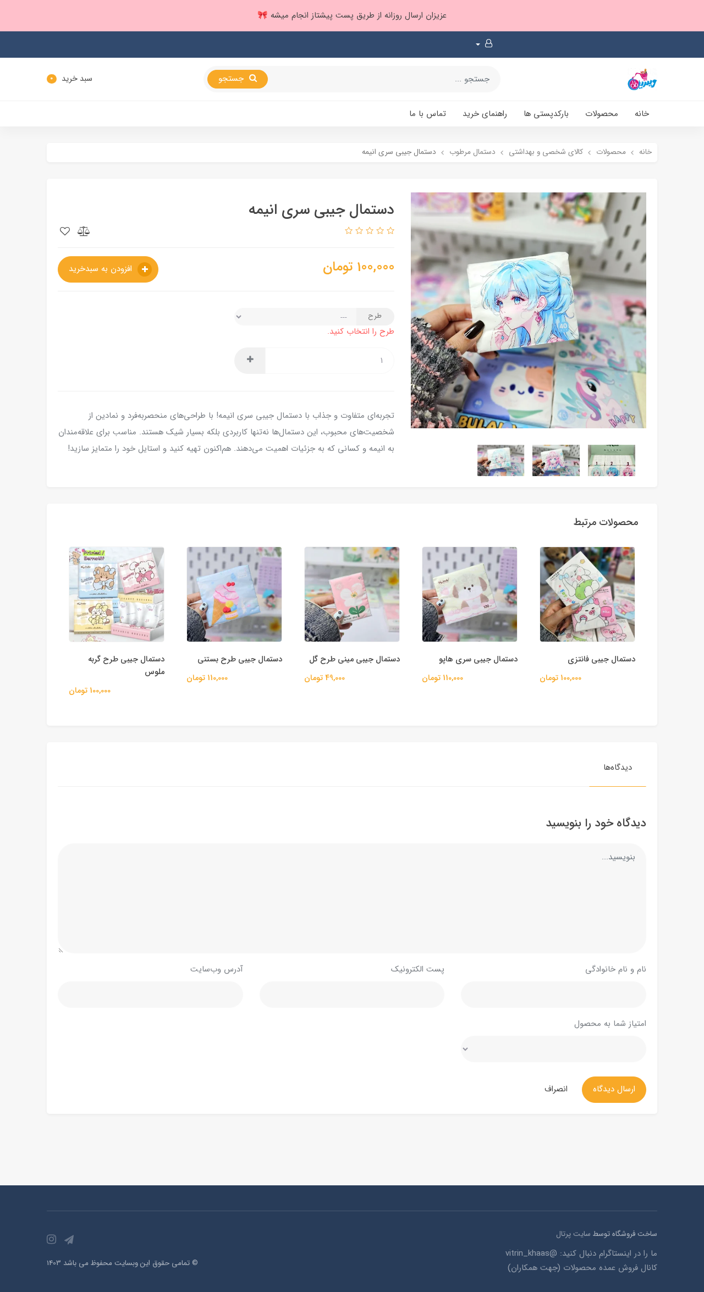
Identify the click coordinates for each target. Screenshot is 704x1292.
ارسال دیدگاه (614, 1089)
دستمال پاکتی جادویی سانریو (98, 659)
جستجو (232, 78)
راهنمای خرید (485, 113)
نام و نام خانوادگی (615, 969)
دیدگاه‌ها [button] (617, 767)
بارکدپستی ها (546, 113)
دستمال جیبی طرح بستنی (337, 659)
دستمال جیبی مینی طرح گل (452, 659)
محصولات (601, 113)
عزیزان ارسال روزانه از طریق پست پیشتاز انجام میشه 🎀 (352, 15)
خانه (642, 113)
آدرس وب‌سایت (216, 969)
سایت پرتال (573, 1234)
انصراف (556, 1089)
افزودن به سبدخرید (102, 268)
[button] (484, 44)
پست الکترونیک (417, 969)
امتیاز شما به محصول (610, 1023)
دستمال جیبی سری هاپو (576, 659)
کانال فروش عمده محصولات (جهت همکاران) (582, 1267)
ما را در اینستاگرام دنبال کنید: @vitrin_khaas (581, 1253)
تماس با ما (427, 113)
